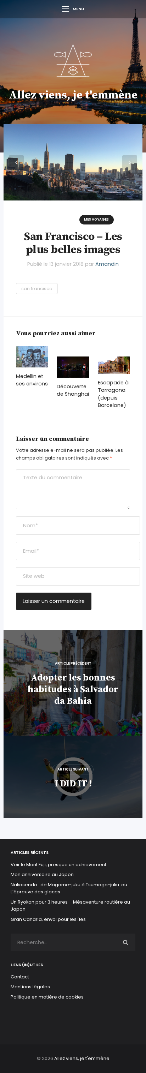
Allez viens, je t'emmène (73, 95)
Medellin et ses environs (32, 380)
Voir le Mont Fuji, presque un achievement (58, 865)
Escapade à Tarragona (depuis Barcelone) (113, 394)
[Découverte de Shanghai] (73, 367)
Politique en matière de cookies (47, 997)
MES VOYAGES (96, 219)
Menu (78, 9)
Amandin (107, 264)
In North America (54, 219)
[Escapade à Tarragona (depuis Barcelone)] (114, 365)
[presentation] (16, 162)
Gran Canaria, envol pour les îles (48, 919)
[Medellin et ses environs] (32, 356)
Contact (20, 977)
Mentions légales (30, 987)
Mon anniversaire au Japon (43, 874)
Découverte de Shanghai (73, 390)
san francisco (36, 289)
